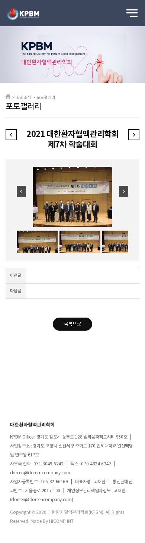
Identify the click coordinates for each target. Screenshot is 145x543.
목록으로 (72, 324)
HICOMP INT (61, 521)
